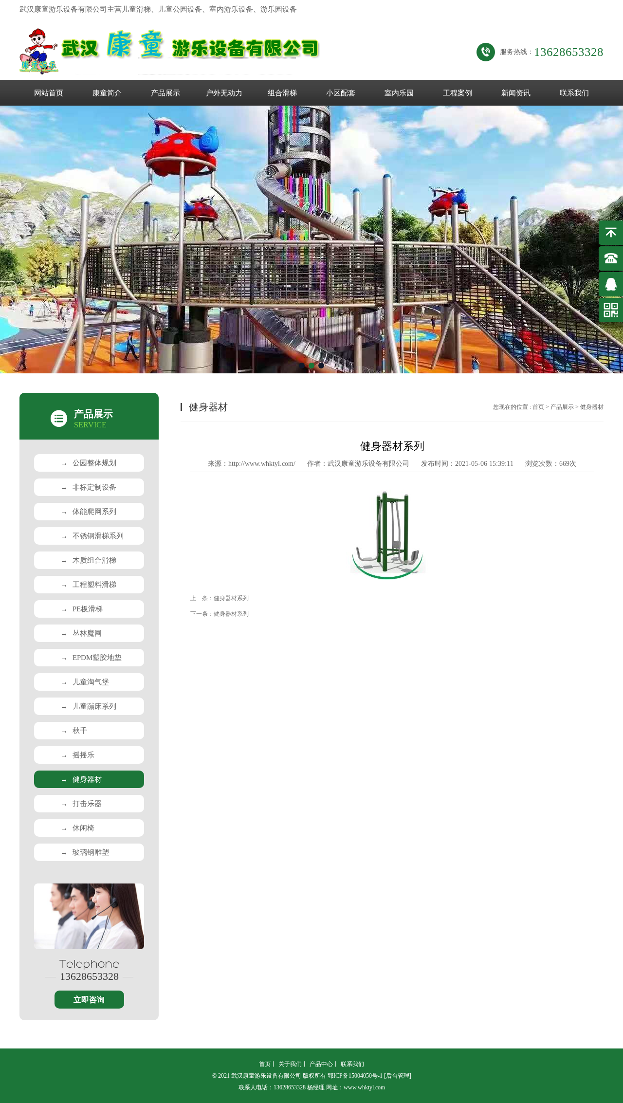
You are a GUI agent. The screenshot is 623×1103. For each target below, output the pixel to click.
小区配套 (340, 93)
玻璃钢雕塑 (84, 852)
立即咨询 (89, 999)
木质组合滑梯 (88, 560)
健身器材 (81, 779)
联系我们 (574, 93)
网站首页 (48, 93)
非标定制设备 (88, 487)
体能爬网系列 (88, 511)
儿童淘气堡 (84, 682)
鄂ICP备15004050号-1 (355, 1075)
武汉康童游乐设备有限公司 (368, 463)
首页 (538, 407)
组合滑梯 (282, 93)
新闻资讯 (516, 93)
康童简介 (107, 93)
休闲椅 (77, 828)
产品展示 (165, 93)
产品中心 (321, 1064)
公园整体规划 (88, 463)
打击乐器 (81, 804)
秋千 (73, 731)
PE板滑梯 (81, 609)
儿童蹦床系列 (88, 706)
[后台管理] (397, 1075)
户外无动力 (224, 93)
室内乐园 (399, 93)
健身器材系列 (231, 598)
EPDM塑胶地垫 (91, 658)
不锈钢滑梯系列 (92, 536)
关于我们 (290, 1064)
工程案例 (457, 93)
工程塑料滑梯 (88, 584)
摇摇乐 (77, 755)
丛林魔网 (81, 633)
